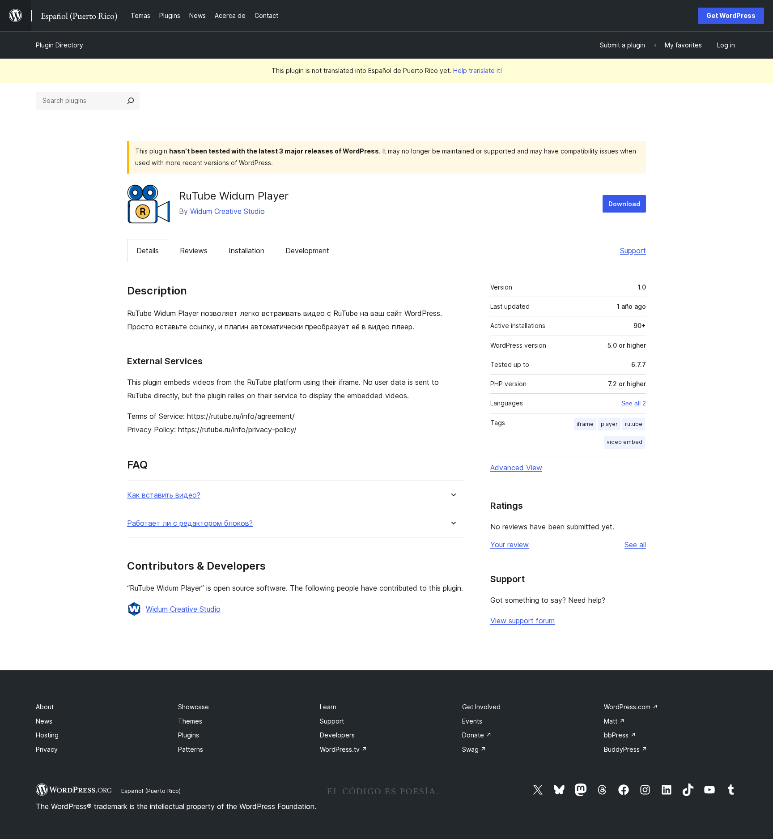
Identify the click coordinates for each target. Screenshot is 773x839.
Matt (614, 721)
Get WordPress (731, 15)
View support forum (522, 620)
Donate (477, 735)
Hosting (47, 735)
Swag (474, 749)
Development (307, 250)
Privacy (47, 749)
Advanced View (516, 467)
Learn (328, 707)
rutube (633, 424)
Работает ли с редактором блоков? (190, 523)
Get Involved (481, 707)
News (44, 721)
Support (633, 250)
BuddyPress (625, 749)
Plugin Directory (59, 45)
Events (472, 721)
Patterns (190, 749)
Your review (509, 544)
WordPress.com (631, 707)
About (45, 707)
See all (635, 544)
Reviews (194, 250)
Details (147, 250)
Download (624, 204)
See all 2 (633, 403)
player (609, 424)
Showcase (193, 707)
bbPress (620, 735)
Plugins (188, 735)
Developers (337, 735)
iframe (585, 424)
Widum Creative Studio (227, 211)
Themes (190, 721)
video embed (624, 442)
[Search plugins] (131, 101)
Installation (246, 250)
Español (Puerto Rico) (151, 790)
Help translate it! (477, 70)
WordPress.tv (343, 749)
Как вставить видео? (163, 495)
